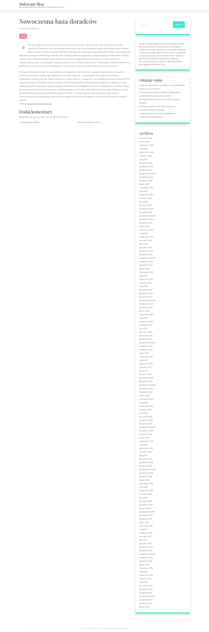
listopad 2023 (145, 254)
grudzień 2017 (146, 505)
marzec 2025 (145, 198)
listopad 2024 (145, 212)
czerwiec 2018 (146, 483)
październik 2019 (147, 427)
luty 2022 (143, 328)
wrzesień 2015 (146, 600)
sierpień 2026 (145, 138)
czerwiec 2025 (146, 187)
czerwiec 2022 (146, 314)
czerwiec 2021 (146, 357)
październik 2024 (147, 216)
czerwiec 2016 (146, 568)
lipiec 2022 (144, 311)
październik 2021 (147, 342)
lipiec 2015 (144, 607)
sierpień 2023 (145, 265)
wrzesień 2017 (146, 515)
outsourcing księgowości (39, 104)
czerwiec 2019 (146, 441)
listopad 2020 (145, 381)
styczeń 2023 (145, 290)
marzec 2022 (145, 325)
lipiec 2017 (144, 522)
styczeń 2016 (145, 586)
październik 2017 (147, 512)
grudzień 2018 (146, 462)
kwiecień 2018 (146, 490)
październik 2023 (147, 258)
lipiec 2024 (144, 226)
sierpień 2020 (146, 392)
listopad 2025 (145, 170)
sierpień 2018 (145, 476)
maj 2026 (143, 149)
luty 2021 (143, 371)
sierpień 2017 (145, 519)
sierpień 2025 (145, 180)
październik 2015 (147, 596)
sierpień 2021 (145, 350)
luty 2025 (143, 202)
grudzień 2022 (146, 293)
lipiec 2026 (144, 142)
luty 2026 (143, 159)
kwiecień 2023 (146, 279)
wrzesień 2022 (146, 304)
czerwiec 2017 (146, 526)
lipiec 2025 (144, 184)
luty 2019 (143, 455)
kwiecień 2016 (146, 575)
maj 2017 (143, 529)
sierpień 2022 (145, 307)
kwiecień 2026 (146, 152)
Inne (23, 36)
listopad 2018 (145, 466)
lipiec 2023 (144, 268)
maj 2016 (143, 571)
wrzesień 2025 (146, 177)
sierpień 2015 (145, 603)
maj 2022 (143, 318)
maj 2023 (143, 276)
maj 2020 (143, 402)
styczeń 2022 (145, 332)
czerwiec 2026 (146, 145)
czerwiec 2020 (146, 399)
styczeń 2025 (145, 205)
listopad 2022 (145, 297)
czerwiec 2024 (146, 230)
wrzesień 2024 (146, 219)
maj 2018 (143, 487)
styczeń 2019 (145, 459)
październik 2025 (147, 173)
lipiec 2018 (144, 480)
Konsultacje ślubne (30, 122)
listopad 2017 (145, 508)
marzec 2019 (145, 452)
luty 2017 (143, 540)
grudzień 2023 (146, 251)
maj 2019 (143, 445)
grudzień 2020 (146, 378)
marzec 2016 (145, 579)
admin (23, 29)
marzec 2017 (145, 536)
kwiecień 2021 (146, 364)
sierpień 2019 (145, 434)
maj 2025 (143, 191)
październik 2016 (147, 554)
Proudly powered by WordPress (115, 628)
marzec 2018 (145, 494)
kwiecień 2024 (146, 237)
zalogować (34, 117)
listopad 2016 (145, 550)
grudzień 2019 (146, 420)
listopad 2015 (145, 593)
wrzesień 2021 (146, 346)
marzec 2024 (145, 240)
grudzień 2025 (146, 166)
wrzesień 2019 (146, 431)
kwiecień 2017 (146, 533)
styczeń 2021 (145, 374)
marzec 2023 (145, 283)
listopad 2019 (145, 424)
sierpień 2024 (145, 223)
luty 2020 (143, 413)
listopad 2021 (145, 339)
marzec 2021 (145, 367)
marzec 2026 (145, 156)
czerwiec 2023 (146, 272)
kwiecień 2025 (146, 195)
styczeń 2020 (145, 417)
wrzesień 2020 (146, 388)
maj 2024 (143, 233)
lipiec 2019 (144, 438)
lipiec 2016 (144, 564)
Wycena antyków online (89, 122)
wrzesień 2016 (146, 557)
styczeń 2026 (145, 163)
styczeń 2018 (145, 501)
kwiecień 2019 (146, 448)
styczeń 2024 (145, 247)
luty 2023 (143, 286)
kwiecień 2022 (146, 321)
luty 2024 (143, 244)
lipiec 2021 (144, 353)
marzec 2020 (145, 409)
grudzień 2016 (146, 547)
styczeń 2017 (145, 543)
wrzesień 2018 (146, 473)
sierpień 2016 (145, 561)
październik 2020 (147, 385)
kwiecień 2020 (146, 406)
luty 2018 (143, 498)
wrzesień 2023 (146, 261)
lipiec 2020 (144, 395)
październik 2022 (147, 300)
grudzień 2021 (146, 335)
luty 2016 (143, 582)
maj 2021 (143, 360)
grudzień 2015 (146, 589)
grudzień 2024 (146, 209)
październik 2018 (147, 469)
